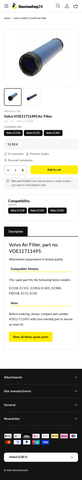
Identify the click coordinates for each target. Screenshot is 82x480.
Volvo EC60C (53, 132)
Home (7, 18)
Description (16, 231)
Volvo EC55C (33, 132)
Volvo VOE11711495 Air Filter (30, 18)
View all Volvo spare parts (30, 337)
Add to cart (54, 169)
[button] (75, 6)
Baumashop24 (20, 470)
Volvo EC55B (13, 132)
